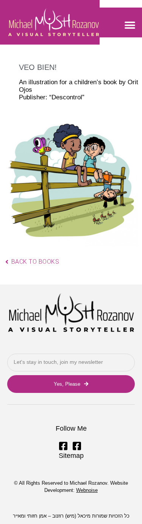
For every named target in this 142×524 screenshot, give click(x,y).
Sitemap (71, 455)
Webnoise (87, 490)
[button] (129, 25)
